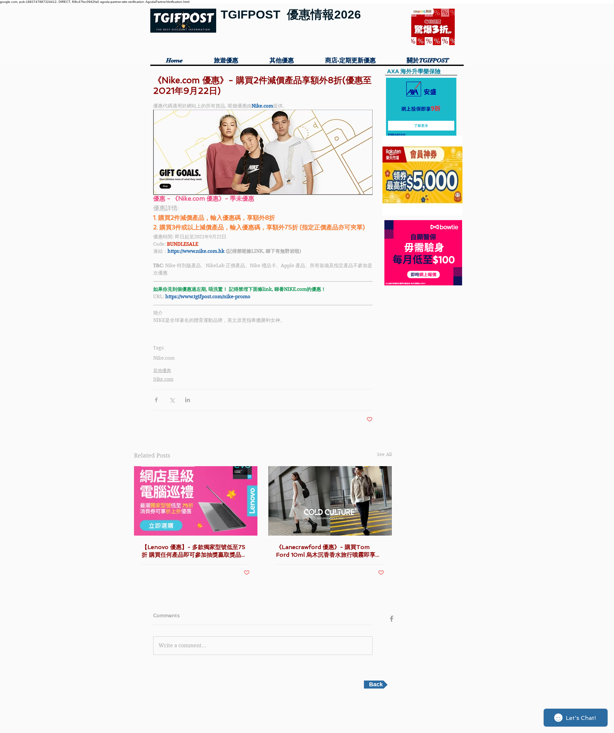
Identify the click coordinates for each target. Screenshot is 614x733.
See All (384, 454)
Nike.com (164, 358)
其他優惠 (162, 370)
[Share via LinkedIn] (188, 400)
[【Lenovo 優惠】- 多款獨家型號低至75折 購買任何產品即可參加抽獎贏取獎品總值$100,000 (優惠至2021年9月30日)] (195, 501)
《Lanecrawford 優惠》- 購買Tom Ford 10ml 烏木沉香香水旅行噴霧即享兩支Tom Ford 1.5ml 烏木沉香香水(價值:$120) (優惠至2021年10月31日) (328, 551)
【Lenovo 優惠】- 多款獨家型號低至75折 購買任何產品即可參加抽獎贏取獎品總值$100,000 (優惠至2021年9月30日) (194, 551)
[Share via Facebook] (156, 400)
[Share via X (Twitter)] (172, 400)
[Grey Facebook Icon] (392, 619)
